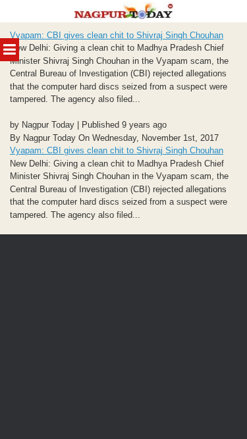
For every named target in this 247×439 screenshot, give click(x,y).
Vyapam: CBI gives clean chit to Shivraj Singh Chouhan (116, 35)
